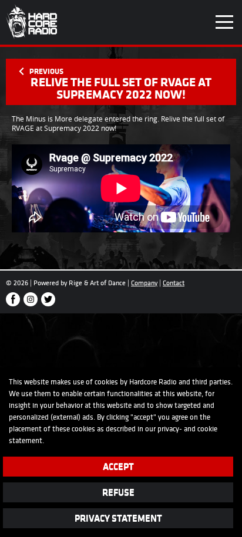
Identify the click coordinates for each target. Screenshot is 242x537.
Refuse (118, 492)
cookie (207, 429)
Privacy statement (118, 518)
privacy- (169, 429)
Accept (118, 466)
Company (144, 282)
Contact (173, 282)
